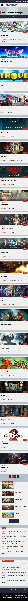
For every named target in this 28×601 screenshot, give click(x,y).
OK (22, 599)
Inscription (25, 1)
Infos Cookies (20, 590)
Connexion (18, 1)
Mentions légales (10, 590)
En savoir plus (16, 599)
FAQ (24, 590)
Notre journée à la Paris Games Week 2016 (16, 572)
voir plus (14, 521)
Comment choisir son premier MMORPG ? (16, 564)
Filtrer (14, 16)
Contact (4, 590)
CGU (15, 590)
